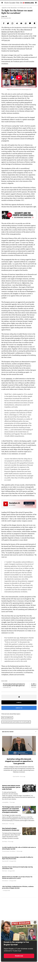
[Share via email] (21, 23)
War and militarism (7, 717)
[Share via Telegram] (17, 23)
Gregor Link (4, 16)
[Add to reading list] (34, 23)
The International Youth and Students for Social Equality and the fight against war (14, 684)
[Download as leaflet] (25, 23)
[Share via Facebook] (4, 23)
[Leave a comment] (30, 23)
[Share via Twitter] (8, 23)
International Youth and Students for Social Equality (16, 722)
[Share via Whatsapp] (12, 23)
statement (9, 379)
